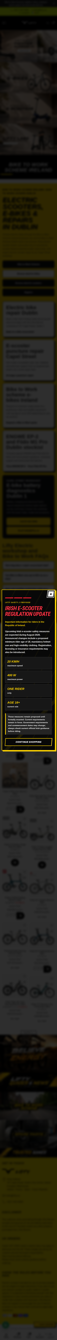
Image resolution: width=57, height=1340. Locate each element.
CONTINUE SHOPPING (28, 742)
